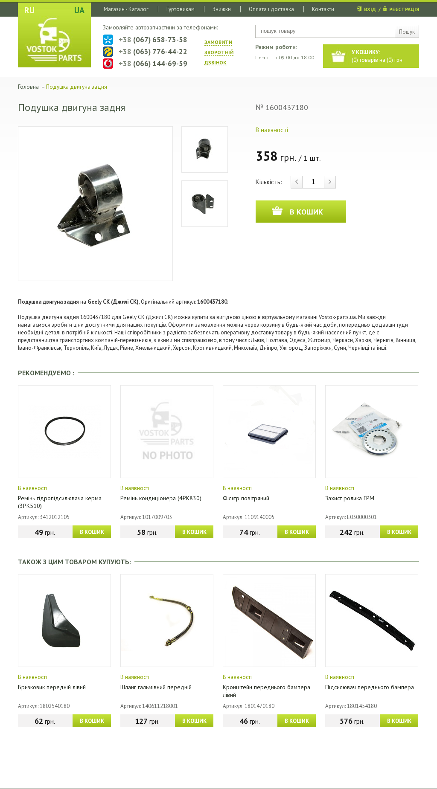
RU (29, 10)
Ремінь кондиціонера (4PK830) (160, 498)
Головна (28, 86)
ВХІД (370, 9)
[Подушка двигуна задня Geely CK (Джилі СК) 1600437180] (95, 204)
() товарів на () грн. (378, 56)
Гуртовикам (180, 9)
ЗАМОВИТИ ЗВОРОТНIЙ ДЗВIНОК (218, 52)
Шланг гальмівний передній (156, 687)
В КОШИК (92, 532)
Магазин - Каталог (126, 9)
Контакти (323, 9)
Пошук (407, 31)
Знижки (222, 9)
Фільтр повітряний (246, 498)
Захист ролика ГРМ (349, 498)
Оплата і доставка (271, 9)
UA (79, 10)
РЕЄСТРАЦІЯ (404, 9)
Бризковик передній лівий (52, 687)
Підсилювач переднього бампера (369, 687)
